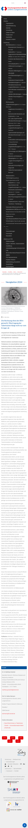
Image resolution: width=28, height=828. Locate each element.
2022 (18, 741)
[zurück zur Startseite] (14, 8)
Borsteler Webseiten (13, 764)
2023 (10, 741)
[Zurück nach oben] (18, 825)
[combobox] (17, 3)
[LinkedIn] (24, 764)
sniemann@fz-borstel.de (8, 713)
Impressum (9, 771)
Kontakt (16, 771)
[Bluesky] (5, 766)
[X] (11, 766)
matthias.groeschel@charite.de (10, 690)
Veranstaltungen (10, 761)
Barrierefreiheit (17, 768)
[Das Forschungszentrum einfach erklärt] (5, 764)
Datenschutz (8, 768)
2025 (12, 738)
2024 (20, 738)
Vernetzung (8, 759)
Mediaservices (17, 759)
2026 (4, 738)
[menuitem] (5, 18)
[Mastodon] (8, 766)
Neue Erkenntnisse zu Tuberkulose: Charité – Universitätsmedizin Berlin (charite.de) (13, 725)
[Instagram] (20, 764)
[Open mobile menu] (1, 15)
